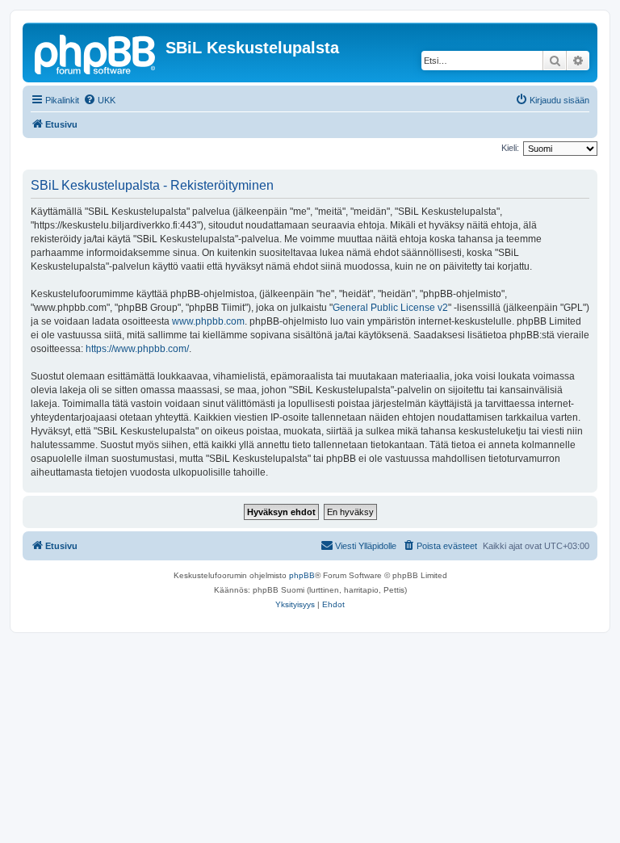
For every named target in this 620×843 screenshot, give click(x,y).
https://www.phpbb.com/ (137, 348)
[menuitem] (99, 100)
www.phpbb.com (208, 321)
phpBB (302, 575)
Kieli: (510, 148)
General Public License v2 (390, 307)
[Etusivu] (96, 52)
